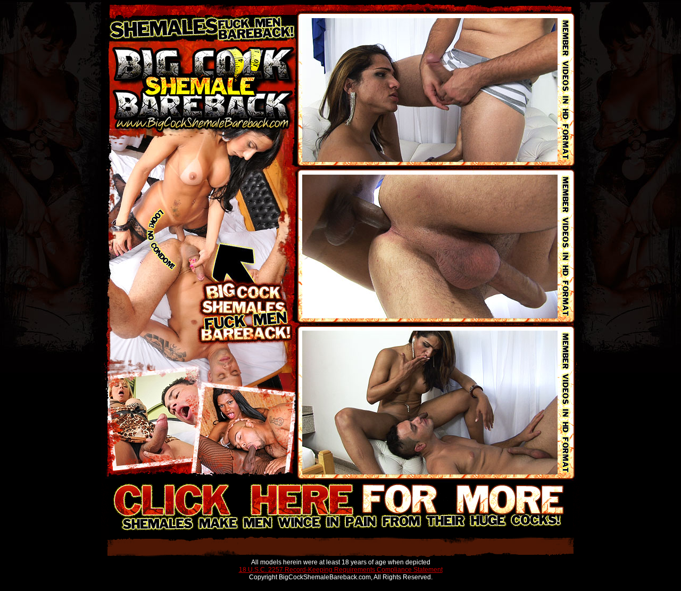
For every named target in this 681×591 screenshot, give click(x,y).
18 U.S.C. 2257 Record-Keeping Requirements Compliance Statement (341, 569)
